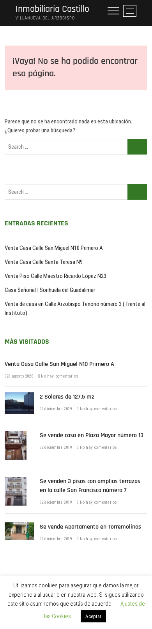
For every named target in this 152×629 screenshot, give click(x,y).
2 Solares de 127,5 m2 (67, 397)
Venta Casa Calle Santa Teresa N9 (44, 261)
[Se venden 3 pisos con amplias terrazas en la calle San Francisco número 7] (16, 481)
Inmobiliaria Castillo (52, 9)
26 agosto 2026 (19, 376)
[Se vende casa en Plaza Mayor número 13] (16, 435)
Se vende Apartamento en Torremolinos (90, 527)
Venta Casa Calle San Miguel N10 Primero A (54, 247)
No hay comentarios (59, 376)
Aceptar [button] (93, 616)
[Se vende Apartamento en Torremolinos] (19, 526)
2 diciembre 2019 (56, 408)
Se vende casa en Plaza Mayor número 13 (91, 435)
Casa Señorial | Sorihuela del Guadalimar (50, 289)
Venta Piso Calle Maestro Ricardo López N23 (55, 275)
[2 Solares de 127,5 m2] (19, 396)
